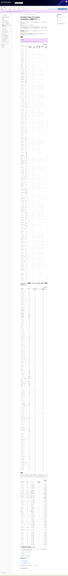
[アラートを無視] (66, 1)
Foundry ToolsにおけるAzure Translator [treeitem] (5, 18)
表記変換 (21, 474)
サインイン (65, 6)
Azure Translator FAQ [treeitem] (5, 31)
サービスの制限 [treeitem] (4, 29)
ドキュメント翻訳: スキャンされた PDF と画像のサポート (61, 17)
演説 (22, 553)
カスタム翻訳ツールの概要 (26, 563)
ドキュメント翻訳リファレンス (26, 562)
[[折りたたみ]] (11, 14)
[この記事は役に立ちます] (56, 24)
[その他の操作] (47, 14)
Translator (32, 14)
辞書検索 (26, 34)
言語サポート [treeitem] (4, 25)
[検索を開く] (63, 7)
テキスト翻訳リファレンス (26, 561)
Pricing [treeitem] (3, 28)
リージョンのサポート (25, 560)
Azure (24, 14)
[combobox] (6, 15)
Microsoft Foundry (28, 14)
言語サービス (24, 554)
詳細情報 (36, 565)
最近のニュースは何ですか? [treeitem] (5, 22)
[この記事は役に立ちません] (57, 24)
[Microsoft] (1, 6)
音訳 (57, 18)
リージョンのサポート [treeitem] (5, 26)
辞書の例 (31, 34)
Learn (21, 14)
